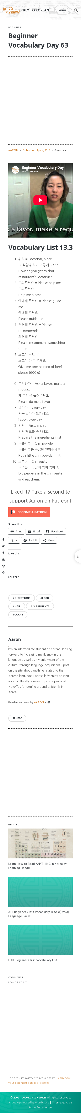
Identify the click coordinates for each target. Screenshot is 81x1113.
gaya (65, 1102)
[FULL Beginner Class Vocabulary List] (40, 940)
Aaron (13, 150)
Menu (62, 10)
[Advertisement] (40, 100)
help (18, 606)
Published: (36, 150)
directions (22, 597)
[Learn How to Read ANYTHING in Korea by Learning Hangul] (40, 843)
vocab (19, 614)
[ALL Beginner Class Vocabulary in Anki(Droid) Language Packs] (40, 892)
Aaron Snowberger (40, 1107)
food (45, 597)
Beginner (14, 27)
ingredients (40, 606)
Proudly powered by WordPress (29, 1102)
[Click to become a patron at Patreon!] (40, 512)
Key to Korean (36, 10)
